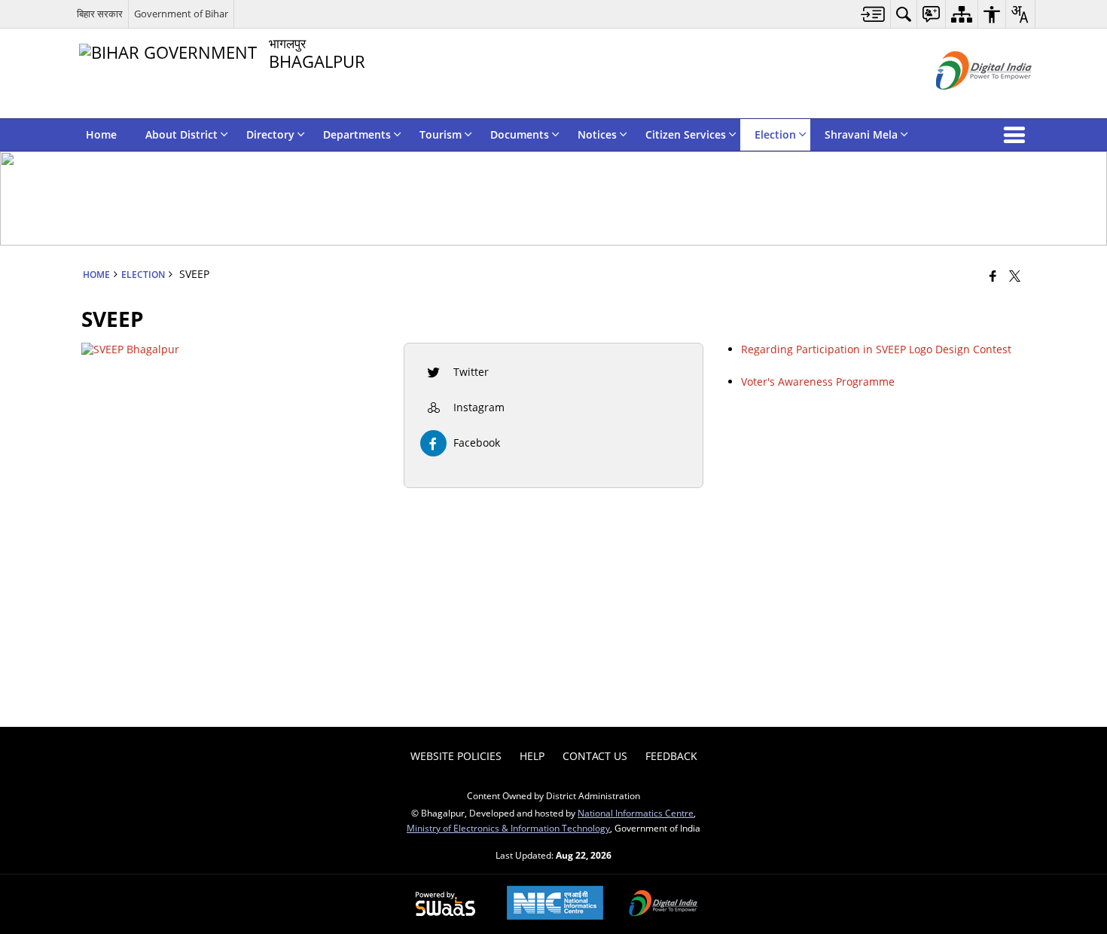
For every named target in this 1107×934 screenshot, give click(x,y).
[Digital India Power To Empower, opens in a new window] (663, 904)
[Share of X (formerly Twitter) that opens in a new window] (1014, 276)
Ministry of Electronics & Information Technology (508, 828)
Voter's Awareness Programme (818, 381)
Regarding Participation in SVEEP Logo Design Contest (876, 349)
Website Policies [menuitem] (456, 756)
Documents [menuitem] (519, 134)
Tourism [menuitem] (440, 134)
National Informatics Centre (636, 813)
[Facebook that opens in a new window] (992, 276)
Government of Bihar (181, 13)
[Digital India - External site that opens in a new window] (965, 102)
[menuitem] (873, 14)
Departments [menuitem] (357, 134)
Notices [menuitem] (597, 134)
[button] (1017, 135)
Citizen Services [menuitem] (685, 134)
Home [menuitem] (101, 134)
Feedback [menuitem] (671, 756)
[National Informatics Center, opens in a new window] (555, 904)
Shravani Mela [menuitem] (861, 134)
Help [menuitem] (532, 756)
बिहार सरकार (100, 13)
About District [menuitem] (181, 134)
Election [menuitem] (775, 134)
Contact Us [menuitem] (595, 756)
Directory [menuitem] (270, 134)
